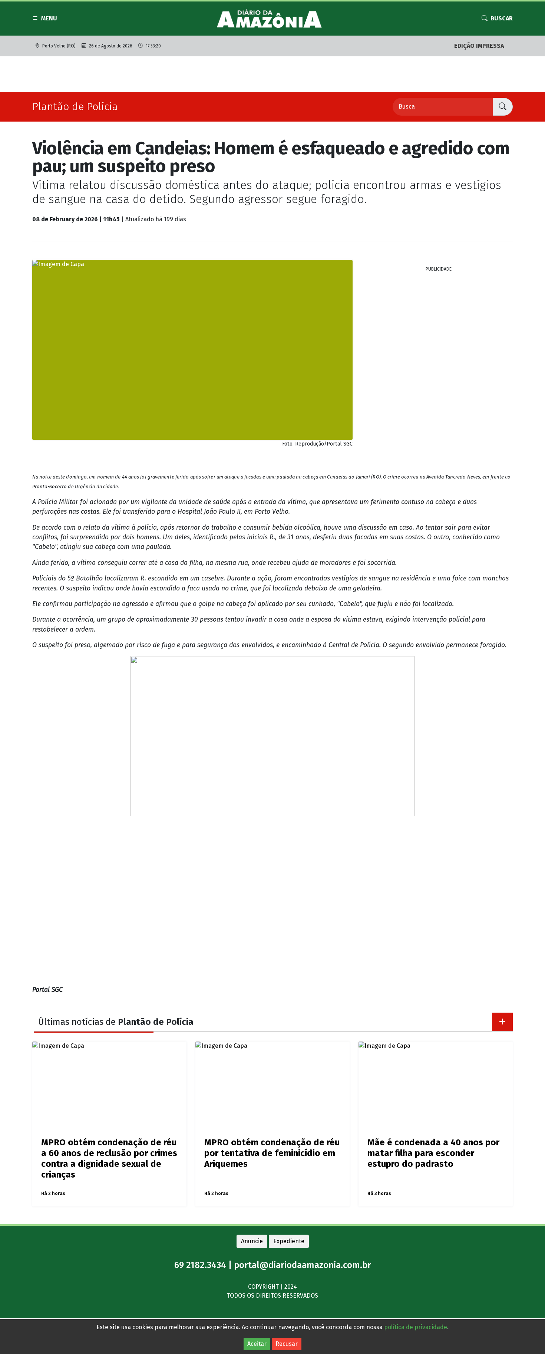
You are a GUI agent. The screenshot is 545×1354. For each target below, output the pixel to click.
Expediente (288, 1241)
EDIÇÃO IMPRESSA (479, 45)
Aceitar (257, 1343)
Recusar (286, 1343)
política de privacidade (415, 1327)
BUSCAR (502, 18)
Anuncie (252, 1241)
